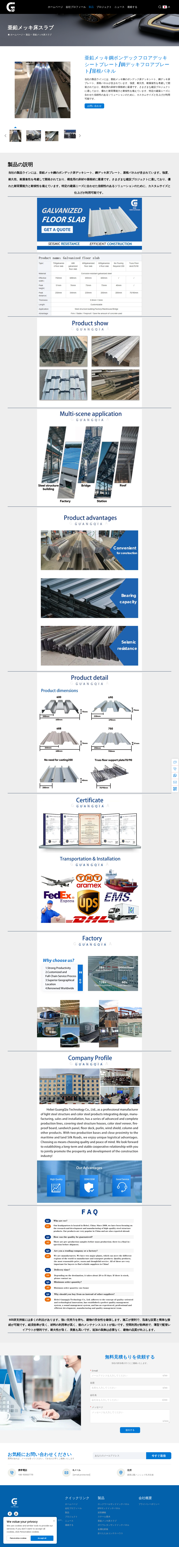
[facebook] (10, 1514)
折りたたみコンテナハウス (110, 1533)
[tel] (175, 768)
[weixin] (175, 789)
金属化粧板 (103, 1529)
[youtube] (16, 1514)
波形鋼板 (102, 1512)
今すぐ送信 (159, 1456)
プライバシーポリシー (149, 1504)
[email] (175, 782)
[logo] (11, 6)
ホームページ (55, 7)
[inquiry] (175, 762)
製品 (91, 7)
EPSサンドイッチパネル (109, 1508)
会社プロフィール (76, 7)
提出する (130, 1430)
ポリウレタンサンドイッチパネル (113, 1524)
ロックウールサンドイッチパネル (113, 1504)
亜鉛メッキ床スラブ (42, 34)
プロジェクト (104, 7)
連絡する (132, 7)
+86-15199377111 (25, 1474)
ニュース (119, 7)
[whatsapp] (175, 775)
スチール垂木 (104, 1516)
